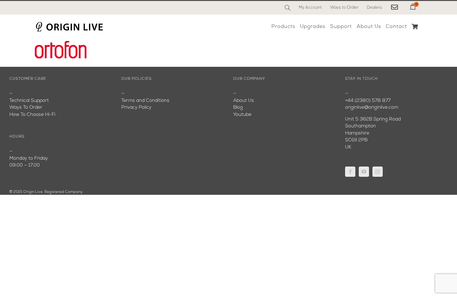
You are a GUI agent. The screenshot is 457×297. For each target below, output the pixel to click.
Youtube (242, 114)
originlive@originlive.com (371, 107)
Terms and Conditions (145, 100)
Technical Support (29, 100)
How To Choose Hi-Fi (32, 114)
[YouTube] (364, 172)
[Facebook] (350, 172)
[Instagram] (377, 172)
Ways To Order (25, 107)
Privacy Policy (136, 107)
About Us (243, 100)
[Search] (287, 8)
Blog (238, 107)
